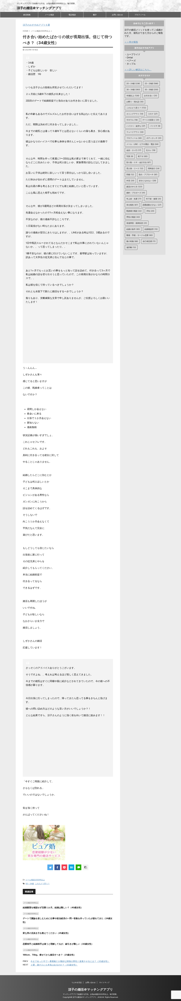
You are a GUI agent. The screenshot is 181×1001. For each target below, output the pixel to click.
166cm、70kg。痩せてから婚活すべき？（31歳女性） (49, 954)
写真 (129, 156)
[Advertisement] (68, 334)
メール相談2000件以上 (35, 880)
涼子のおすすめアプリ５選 (36, 24)
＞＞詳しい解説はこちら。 (138, 69)
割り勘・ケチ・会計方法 (138, 162)
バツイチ (155, 126)
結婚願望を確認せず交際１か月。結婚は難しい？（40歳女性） (53, 907)
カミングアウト (134, 114)
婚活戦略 (27, 15)
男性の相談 (133, 217)
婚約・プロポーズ (135, 193)
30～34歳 (30, 883)
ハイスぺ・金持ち (135, 126)
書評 (95, 15)
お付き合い (150, 95)
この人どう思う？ (42, 883)
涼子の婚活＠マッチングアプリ (39, 8)
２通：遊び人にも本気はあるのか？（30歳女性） (54, 964)
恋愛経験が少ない (152, 205)
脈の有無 (132, 241)
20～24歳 (133, 83)
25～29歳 (151, 83)
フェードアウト (135, 132)
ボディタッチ (153, 138)
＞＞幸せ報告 (131, 42)
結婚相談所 (151, 229)
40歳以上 (132, 95)
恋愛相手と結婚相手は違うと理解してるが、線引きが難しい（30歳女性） (58, 944)
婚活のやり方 (134, 186)
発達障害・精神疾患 (136, 223)
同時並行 (154, 168)
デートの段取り (150, 120)
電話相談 (72, 15)
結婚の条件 (133, 229)
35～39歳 (151, 89)
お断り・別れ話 (135, 102)
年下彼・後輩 (153, 199)
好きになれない (147, 180)
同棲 (130, 174)
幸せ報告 (132, 205)
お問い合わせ (117, 15)
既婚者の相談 (134, 211)
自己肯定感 (149, 241)
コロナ (153, 114)
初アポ (143, 156)
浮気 (150, 211)
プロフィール (140, 15)
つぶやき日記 (77, 982)
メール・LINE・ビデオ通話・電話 (142, 144)
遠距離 (131, 247)
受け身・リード (134, 168)
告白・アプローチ (148, 174)
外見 (130, 180)
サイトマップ (104, 982)
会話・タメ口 (133, 150)
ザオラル (132, 120)
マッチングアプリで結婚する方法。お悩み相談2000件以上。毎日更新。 (90, 994)
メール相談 (49, 15)
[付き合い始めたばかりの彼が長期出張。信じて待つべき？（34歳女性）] (71, 867)
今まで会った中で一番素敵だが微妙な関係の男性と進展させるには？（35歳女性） (70, 961)
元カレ (150, 150)
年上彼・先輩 (133, 199)
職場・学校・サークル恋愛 (139, 235)
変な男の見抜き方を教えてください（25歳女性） (46, 933)
